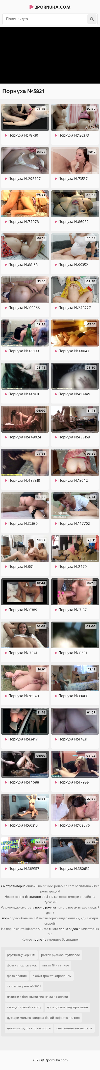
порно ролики (45, 907)
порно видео (68, 929)
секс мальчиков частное (74, 1028)
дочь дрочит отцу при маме (67, 1007)
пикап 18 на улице (55, 965)
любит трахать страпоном (52, 976)
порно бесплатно (28, 896)
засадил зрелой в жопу (24, 1007)
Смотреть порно (13, 886)
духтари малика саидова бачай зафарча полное (43, 1017)
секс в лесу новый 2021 (24, 986)
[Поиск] (92, 19)
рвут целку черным (21, 955)
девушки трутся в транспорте (29, 1028)
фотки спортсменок (22, 965)
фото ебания (17, 976)
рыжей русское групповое (60, 955)
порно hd (39, 939)
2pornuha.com (52, 7)
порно (6, 918)
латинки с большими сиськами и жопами (37, 996)
